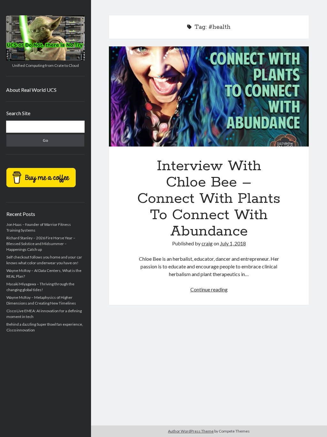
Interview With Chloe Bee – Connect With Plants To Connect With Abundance (209, 96)
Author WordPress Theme (191, 431)
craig (207, 243)
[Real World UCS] (45, 58)
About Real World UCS (31, 90)
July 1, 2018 (233, 243)
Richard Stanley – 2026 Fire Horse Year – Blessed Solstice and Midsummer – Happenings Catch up (40, 243)
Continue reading (209, 289)
